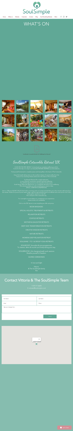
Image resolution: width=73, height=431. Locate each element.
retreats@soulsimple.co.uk (37, 288)
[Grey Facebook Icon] (61, 17)
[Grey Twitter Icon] (67, 17)
